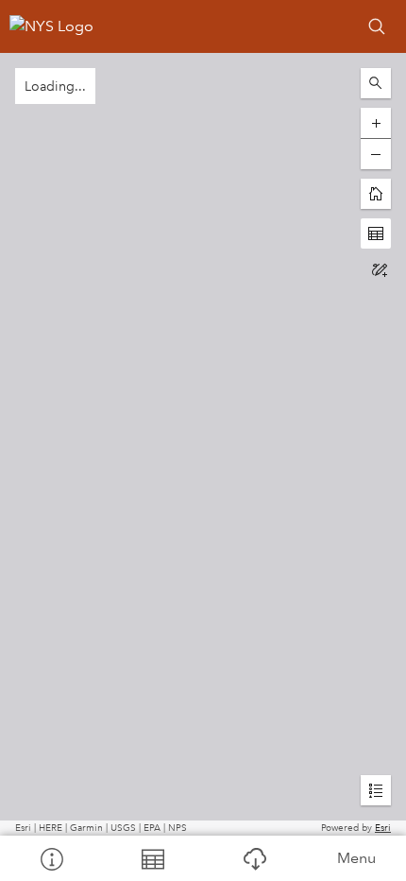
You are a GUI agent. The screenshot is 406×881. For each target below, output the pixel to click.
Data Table (153, 858)
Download (254, 858)
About (51, 858)
